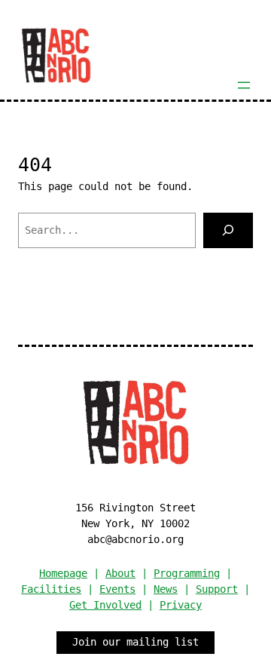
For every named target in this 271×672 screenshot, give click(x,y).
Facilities (51, 589)
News (166, 589)
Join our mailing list (135, 642)
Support (217, 589)
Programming (187, 573)
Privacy (181, 605)
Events (117, 589)
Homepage (63, 573)
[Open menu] (244, 85)
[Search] (228, 230)
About (120, 573)
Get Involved (105, 605)
